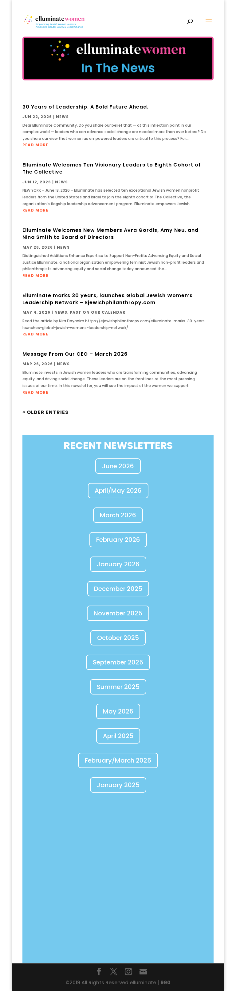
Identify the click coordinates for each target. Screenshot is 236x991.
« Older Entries (45, 412)
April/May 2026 (118, 490)
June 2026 (118, 466)
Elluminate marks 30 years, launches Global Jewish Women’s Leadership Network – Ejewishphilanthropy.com (107, 299)
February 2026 (118, 539)
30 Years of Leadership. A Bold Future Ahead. (85, 106)
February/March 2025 (118, 760)
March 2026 (118, 515)
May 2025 (118, 711)
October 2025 (118, 637)
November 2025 (118, 613)
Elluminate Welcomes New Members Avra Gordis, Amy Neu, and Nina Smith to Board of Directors (110, 234)
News (62, 116)
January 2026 (118, 564)
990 (165, 982)
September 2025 (118, 662)
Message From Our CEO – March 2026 (75, 354)
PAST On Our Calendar (97, 312)
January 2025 (118, 785)
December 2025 (118, 588)
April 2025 (118, 736)
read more (35, 144)
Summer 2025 (118, 687)
